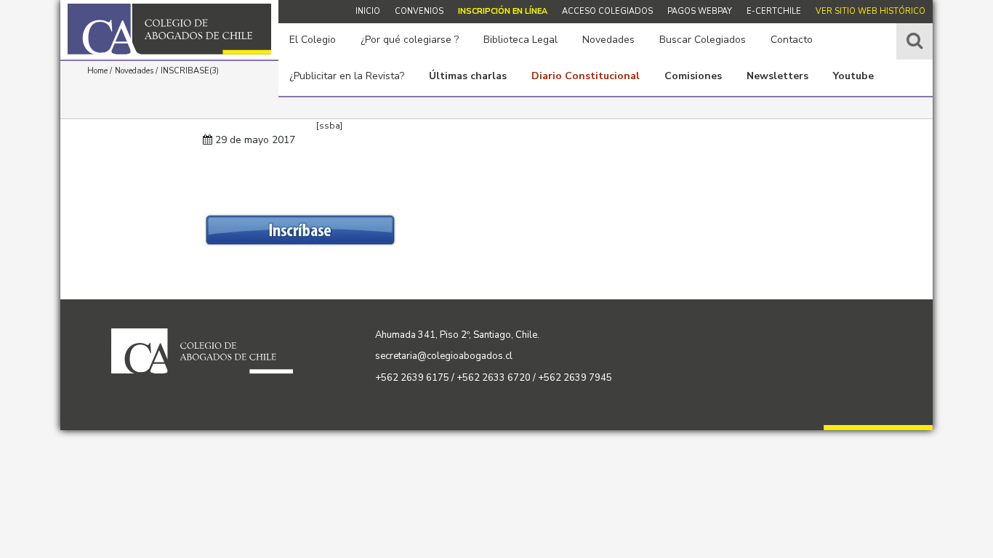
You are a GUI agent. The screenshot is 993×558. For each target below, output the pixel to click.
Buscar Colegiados (702, 39)
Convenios (419, 11)
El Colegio (312, 39)
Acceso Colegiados (607, 11)
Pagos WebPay (699, 11)
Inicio (367, 11)
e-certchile (774, 11)
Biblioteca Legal (520, 39)
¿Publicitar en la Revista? (346, 76)
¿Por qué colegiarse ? (410, 39)
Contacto (792, 39)
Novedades (608, 39)
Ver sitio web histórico (870, 11)
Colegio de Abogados (169, 29)
